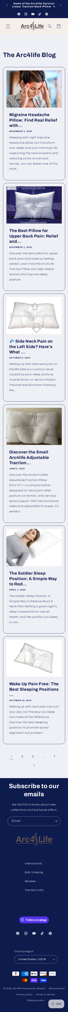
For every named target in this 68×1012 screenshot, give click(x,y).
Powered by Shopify (33, 988)
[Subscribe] (56, 821)
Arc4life (17, 988)
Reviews (30, 881)
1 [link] (12, 756)
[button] (8, 26)
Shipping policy (35, 1000)
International (33, 863)
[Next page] (34, 765)
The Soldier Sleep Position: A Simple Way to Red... (33, 578)
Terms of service (45, 995)
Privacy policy (24, 995)
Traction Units (34, 890)
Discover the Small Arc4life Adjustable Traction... (29, 457)
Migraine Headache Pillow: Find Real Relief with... (33, 120)
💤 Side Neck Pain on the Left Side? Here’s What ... (31, 347)
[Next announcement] (61, 5)
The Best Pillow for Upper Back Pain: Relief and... (33, 236)
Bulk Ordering (34, 872)
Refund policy (57, 988)
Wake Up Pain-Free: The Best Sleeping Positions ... (34, 689)
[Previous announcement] (7, 5)
